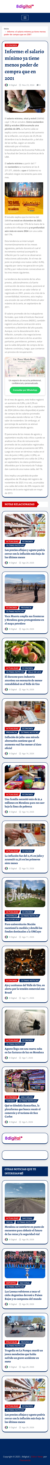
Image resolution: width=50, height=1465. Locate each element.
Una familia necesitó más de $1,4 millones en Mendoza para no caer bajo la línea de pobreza (24, 802)
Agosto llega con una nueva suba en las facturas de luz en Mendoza (24, 1050)
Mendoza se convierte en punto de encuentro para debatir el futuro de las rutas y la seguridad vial (24, 1230)
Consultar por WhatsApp (25, 390)
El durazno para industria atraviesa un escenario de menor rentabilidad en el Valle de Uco (23, 680)
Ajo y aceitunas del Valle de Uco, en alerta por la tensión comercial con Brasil (25, 988)
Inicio (6, 28)
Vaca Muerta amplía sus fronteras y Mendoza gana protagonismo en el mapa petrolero (24, 619)
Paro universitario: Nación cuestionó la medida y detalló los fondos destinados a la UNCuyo (23, 927)
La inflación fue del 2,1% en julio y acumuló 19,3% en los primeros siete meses (24, 859)
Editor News (37, 1456)
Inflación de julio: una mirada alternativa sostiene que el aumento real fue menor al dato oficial (23, 742)
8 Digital (13, 85)
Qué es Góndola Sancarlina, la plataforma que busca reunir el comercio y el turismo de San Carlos (23, 1111)
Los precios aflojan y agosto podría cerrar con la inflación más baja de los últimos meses (25, 553)
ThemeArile (25, 1460)
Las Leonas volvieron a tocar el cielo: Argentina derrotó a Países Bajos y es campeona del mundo (23, 1295)
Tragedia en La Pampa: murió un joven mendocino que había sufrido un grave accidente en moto (24, 1356)
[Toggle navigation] (25, 17)
